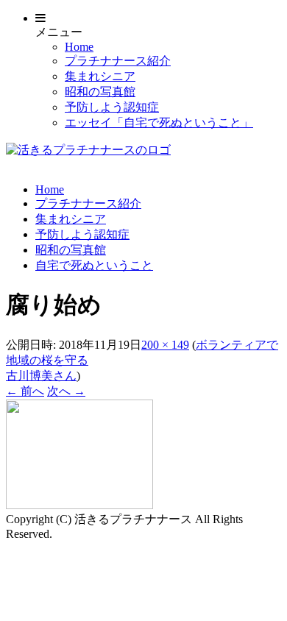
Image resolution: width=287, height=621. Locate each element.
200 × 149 (165, 344)
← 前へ (25, 391)
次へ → (66, 391)
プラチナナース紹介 (118, 60)
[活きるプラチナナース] (88, 149)
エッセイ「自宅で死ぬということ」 (159, 122)
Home (79, 46)
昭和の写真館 (100, 91)
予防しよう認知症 (112, 107)
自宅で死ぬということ (94, 265)
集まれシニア (100, 76)
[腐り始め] (79, 505)
